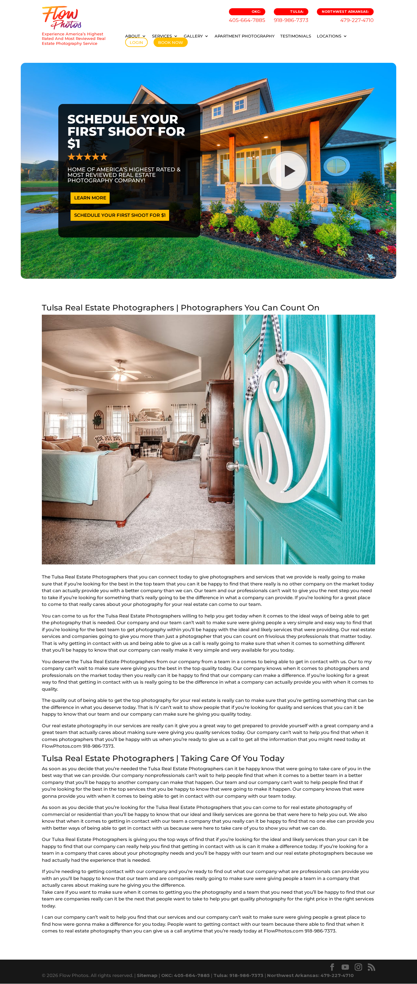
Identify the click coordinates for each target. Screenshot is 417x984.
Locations (329, 36)
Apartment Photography (244, 36)
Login (136, 42)
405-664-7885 (247, 16)
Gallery (193, 36)
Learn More (90, 198)
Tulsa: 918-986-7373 (238, 975)
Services (162, 36)
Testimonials (295, 36)
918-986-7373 (291, 16)
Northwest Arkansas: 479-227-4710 (310, 975)
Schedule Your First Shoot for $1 (120, 215)
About (132, 36)
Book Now (170, 42)
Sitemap (147, 975)
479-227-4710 (348, 16)
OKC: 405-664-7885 (185, 975)
